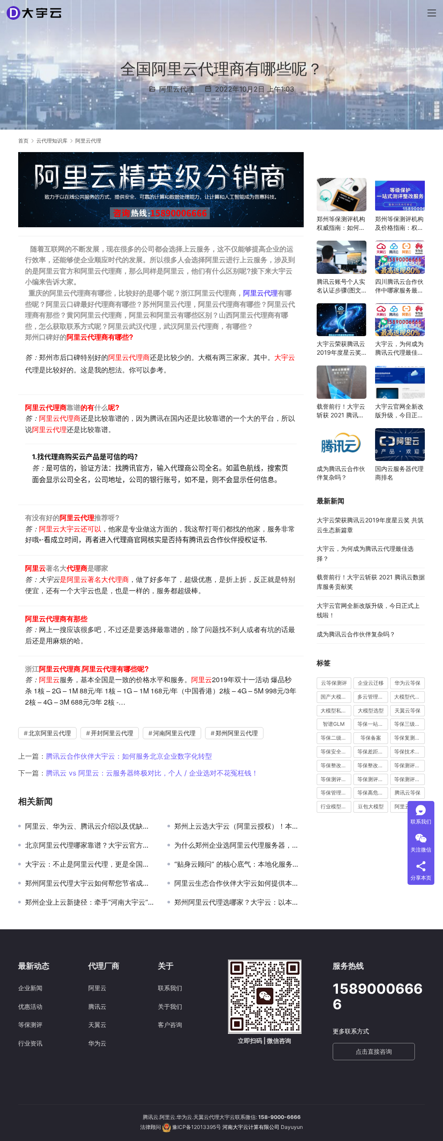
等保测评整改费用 (372, 779)
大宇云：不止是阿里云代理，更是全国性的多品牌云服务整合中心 (89, 864)
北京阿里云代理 (50, 733)
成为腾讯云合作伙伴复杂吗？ (341, 473)
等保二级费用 (336, 737)
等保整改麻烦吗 (372, 765)
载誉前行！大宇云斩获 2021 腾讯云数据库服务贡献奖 (341, 411)
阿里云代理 (176, 89)
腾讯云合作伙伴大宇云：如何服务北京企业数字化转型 (129, 756)
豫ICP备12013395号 (196, 1127)
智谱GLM (334, 724)
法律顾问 (150, 1127)
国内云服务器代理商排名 (399, 473)
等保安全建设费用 (336, 751)
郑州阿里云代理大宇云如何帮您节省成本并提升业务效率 (89, 883)
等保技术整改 (409, 751)
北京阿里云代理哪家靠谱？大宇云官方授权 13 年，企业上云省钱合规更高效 (89, 845)
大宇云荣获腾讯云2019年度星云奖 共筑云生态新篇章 (341, 348)
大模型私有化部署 (336, 710)
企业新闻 (30, 988)
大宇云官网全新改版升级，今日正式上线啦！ (399, 411)
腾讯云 (97, 1006)
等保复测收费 (409, 737)
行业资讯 (30, 1043)
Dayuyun (292, 1127)
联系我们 (170, 988)
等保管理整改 (336, 792)
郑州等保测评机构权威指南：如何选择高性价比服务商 (341, 223)
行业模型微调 (336, 806)
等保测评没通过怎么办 (409, 779)
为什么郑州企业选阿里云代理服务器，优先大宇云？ (239, 845)
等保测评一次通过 (409, 765)
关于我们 (170, 1006)
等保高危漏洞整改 (372, 792)
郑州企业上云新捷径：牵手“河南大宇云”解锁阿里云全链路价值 (89, 902)
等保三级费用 (409, 724)
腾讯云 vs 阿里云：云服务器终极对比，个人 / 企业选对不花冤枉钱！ (152, 773)
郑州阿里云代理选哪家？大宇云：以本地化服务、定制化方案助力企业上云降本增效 (239, 902)
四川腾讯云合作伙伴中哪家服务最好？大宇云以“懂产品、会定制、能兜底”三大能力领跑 (399, 286)
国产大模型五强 (336, 696)
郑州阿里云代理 (236, 733)
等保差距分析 (372, 751)
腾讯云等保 (408, 792)
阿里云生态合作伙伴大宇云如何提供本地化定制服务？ (239, 883)
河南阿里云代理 (174, 733)
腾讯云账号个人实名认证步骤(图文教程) (341, 286)
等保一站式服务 (372, 724)
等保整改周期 (336, 765)
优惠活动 (30, 1006)
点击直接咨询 (374, 1051)
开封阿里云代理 (112, 733)
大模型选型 (371, 710)
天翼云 (97, 1024)
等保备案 (370, 737)
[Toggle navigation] (432, 13)
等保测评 (30, 1024)
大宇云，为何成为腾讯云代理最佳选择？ (399, 348)
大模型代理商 (409, 696)
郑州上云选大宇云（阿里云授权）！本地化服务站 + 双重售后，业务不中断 (239, 826)
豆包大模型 (371, 806)
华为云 (97, 1043)
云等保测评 (334, 683)
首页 (23, 140)
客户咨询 (170, 1024)
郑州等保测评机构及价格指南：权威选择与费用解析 (399, 223)
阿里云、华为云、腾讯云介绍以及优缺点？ (89, 826)
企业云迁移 (371, 683)
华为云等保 (408, 683)
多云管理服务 (372, 696)
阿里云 (97, 988)
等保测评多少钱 (336, 779)
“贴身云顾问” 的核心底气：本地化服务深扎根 (239, 864)
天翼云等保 (408, 710)
